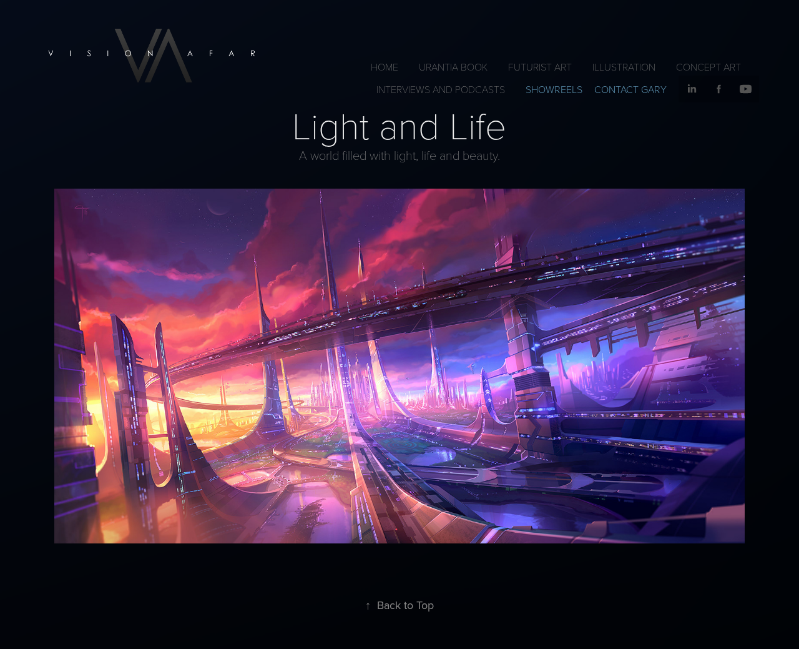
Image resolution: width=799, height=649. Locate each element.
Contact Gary (630, 89)
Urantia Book (453, 66)
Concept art (708, 66)
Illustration (623, 66)
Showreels (554, 89)
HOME (384, 66)
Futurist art (540, 66)
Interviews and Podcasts (440, 89)
